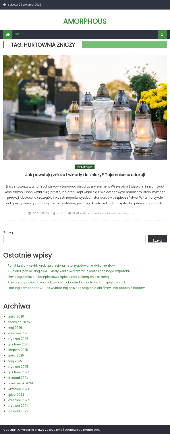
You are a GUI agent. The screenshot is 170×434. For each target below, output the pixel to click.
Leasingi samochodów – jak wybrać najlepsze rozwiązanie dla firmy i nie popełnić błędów (76, 288)
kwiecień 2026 (18, 333)
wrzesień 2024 (19, 389)
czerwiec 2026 (19, 322)
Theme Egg (91, 430)
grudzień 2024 (19, 372)
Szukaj (8, 232)
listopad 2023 (18, 411)
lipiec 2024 (16, 394)
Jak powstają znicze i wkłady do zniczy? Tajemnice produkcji (85, 174)
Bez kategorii (84, 167)
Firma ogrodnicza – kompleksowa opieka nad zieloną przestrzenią (58, 277)
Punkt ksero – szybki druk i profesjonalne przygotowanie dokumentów (61, 265)
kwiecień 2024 (19, 400)
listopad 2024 (18, 378)
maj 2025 (15, 361)
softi (60, 213)
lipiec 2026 (16, 316)
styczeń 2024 (18, 405)
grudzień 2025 (18, 344)
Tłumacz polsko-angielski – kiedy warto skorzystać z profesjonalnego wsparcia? (69, 271)
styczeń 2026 (18, 339)
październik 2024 (20, 383)
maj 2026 (15, 328)
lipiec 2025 (16, 355)
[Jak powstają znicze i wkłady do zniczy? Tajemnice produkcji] (84, 107)
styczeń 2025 (18, 366)
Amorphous (85, 21)
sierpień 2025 (18, 350)
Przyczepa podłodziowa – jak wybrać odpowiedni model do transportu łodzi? (66, 282)
